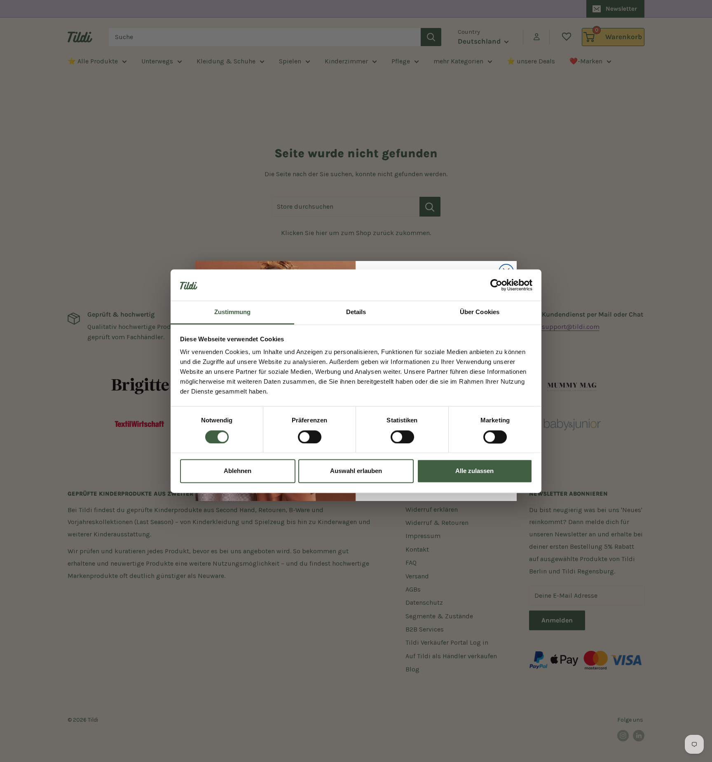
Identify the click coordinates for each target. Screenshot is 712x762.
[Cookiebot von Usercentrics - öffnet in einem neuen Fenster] (496, 285)
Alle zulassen (474, 471)
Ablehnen (237, 471)
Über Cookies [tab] (479, 312)
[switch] (309, 436)
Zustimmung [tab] (232, 312)
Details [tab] (356, 312)
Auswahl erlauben (356, 471)
